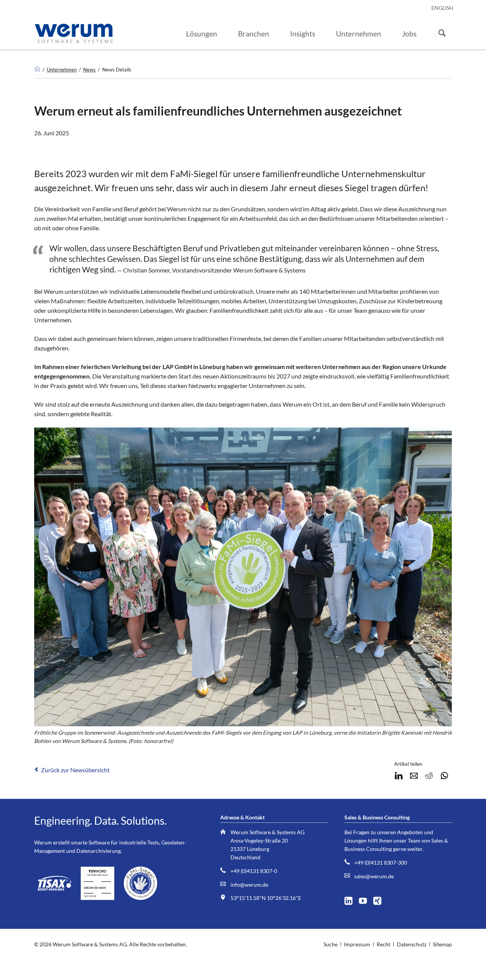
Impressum (357, 944)
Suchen (442, 33)
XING (380, 899)
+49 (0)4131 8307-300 (380, 862)
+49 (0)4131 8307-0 (253, 871)
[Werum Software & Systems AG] (37, 70)
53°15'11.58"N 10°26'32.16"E (265, 898)
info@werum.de (249, 884)
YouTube (365, 899)
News (89, 70)
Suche (330, 944)
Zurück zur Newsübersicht (75, 769)
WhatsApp (444, 776)
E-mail (414, 776)
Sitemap (442, 944)
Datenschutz (411, 944)
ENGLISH (442, 8)
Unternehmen (62, 70)
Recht (383, 944)
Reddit (429, 776)
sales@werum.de (374, 876)
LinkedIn (399, 776)
